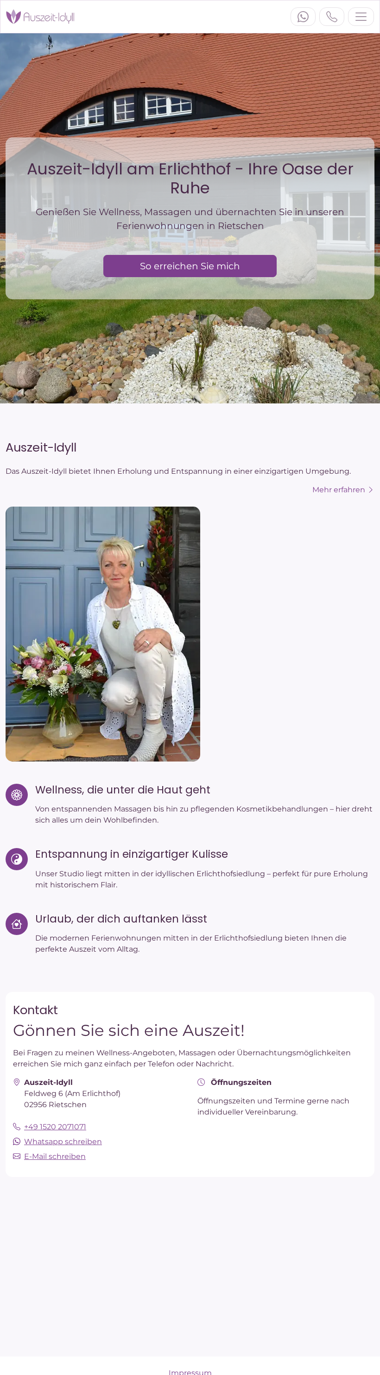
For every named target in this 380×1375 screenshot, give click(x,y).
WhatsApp (303, 16)
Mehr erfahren (339, 489)
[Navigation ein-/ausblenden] (361, 16)
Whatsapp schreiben (63, 1141)
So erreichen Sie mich (190, 266)
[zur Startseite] (40, 16)
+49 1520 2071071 (331, 16)
